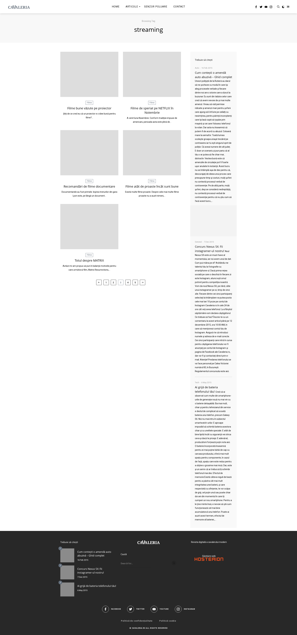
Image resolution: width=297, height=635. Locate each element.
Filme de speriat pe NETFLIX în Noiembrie (152, 110)
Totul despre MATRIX (89, 260)
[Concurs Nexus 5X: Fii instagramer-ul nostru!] (67, 572)
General (198, 242)
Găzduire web (209, 556)
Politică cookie (167, 621)
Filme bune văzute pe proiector (89, 108)
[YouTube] (266, 7)
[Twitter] (261, 7)
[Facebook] (256, 7)
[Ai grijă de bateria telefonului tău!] (67, 589)
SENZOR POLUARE (155, 6)
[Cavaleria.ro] (19, 7)
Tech (197, 382)
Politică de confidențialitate (137, 621)
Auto (197, 68)
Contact (179, 6)
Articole (132, 6)
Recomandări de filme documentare (89, 186)
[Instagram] (271, 7)
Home (115, 6)
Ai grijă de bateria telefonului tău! (96, 586)
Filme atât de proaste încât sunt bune (152, 186)
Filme (89, 102)
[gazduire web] (209, 560)
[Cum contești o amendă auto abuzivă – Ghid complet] (213, 220)
